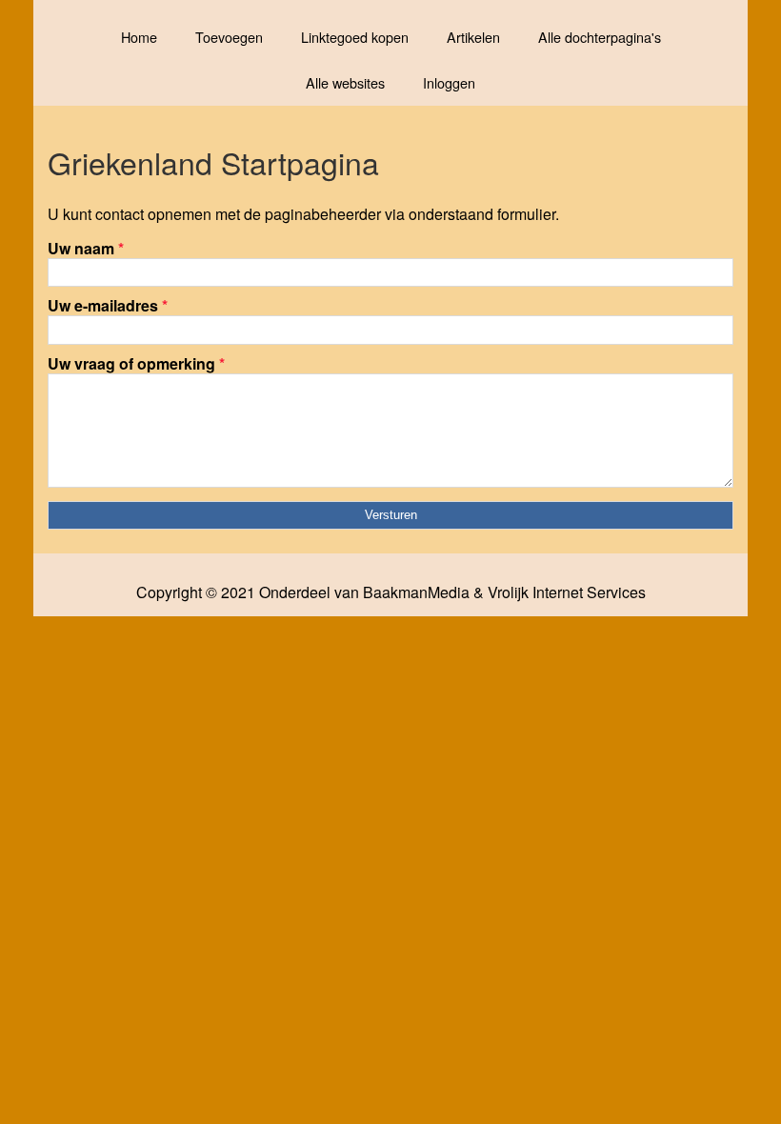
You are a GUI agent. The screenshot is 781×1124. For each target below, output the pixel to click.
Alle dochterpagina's (599, 37)
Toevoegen (229, 37)
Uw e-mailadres (108, 305)
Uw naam (86, 248)
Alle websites (345, 82)
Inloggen (449, 82)
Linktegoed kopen (355, 37)
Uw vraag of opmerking (136, 363)
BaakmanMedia (416, 592)
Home (139, 37)
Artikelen (473, 37)
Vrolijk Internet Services (567, 592)
